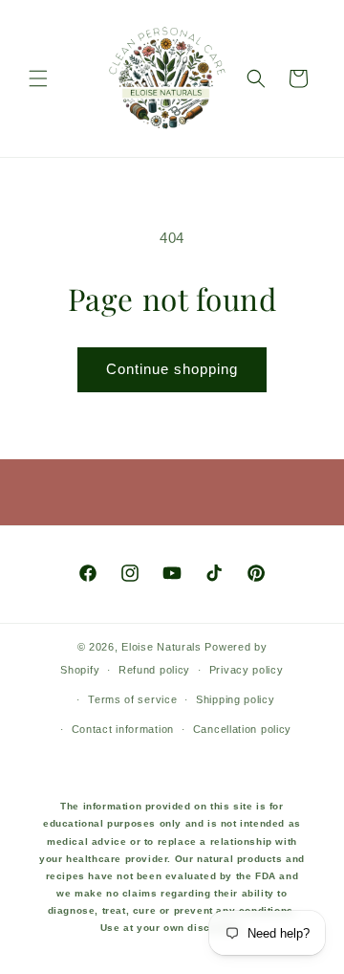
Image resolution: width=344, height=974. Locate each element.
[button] (38, 78)
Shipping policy (235, 699)
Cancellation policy (242, 729)
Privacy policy (246, 669)
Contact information (123, 729)
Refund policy (154, 669)
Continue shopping (172, 369)
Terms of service (132, 699)
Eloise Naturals (161, 647)
